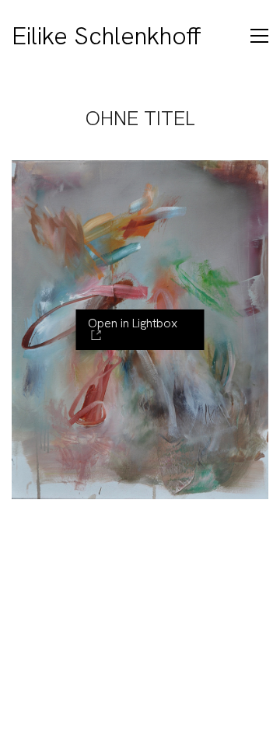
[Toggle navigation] (259, 36)
